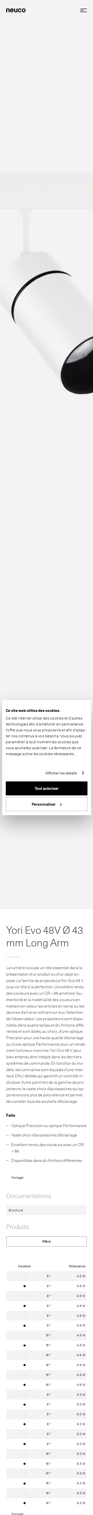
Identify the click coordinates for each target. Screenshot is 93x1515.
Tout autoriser (47, 788)
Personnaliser (44, 804)
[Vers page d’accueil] (16, 10)
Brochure (16, 1210)
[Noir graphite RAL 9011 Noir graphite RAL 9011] (24, 1286)
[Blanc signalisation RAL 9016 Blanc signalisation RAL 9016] (24, 1276)
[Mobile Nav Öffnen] (82, 10)
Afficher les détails (61, 773)
